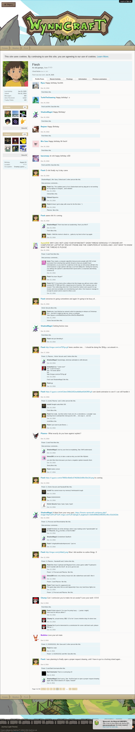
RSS (133, 727)
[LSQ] (23, 140)
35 (70, 689)
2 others (69, 356)
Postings (69, 79)
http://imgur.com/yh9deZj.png (57, 552)
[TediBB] (7, 113)
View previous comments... (50, 183)
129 (24, 134)
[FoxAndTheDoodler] (7, 121)
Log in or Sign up (125, 1)
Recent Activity (55, 79)
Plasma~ (49, 210)
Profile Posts (39, 79)
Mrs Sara (51, 106)
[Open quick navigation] (132, 48)
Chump (44, 598)
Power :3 (44, 254)
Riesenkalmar (61, 521)
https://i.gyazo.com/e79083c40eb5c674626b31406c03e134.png (70, 478)
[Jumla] (23, 113)
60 (25, 107)
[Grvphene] (15, 140)
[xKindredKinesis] (15, 121)
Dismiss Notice (131, 721)
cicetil (49, 401)
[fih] (15, 148)
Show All (24, 128)
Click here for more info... (111, 727)
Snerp (49, 465)
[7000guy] (23, 121)
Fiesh (43, 92)
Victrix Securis (46, 308)
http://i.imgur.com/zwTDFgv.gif (56, 374)
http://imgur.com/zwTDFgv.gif (57, 347)
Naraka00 (63, 487)
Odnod (60, 179)
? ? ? (24, 164)
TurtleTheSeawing (48, 97)
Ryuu (43, 83)
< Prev (43, 689)
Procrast (50, 521)
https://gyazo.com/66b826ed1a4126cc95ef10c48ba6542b (65, 315)
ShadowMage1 (47, 112)
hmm (48, 261)
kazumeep (45, 156)
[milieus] (15, 113)
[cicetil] (7, 140)
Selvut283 (50, 456)
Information (83, 79)
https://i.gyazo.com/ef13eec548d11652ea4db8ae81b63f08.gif (69, 392)
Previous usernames (100, 79)
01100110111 (52, 644)
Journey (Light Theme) (9, 727)
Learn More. (103, 56)
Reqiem (44, 127)
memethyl (50, 367)
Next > (75, 689)
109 (25, 100)
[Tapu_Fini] (7, 148)
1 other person (70, 179)
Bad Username (55, 668)
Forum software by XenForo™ (19, 730)
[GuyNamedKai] (23, 148)
